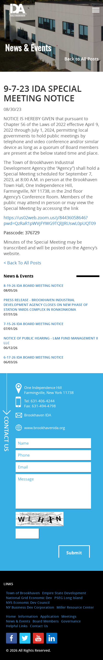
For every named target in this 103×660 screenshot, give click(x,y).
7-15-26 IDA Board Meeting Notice (33, 324)
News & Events (18, 621)
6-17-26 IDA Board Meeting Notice (33, 357)
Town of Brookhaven (23, 593)
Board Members (46, 621)
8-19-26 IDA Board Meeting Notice (33, 285)
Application (49, 616)
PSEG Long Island (68, 597)
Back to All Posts (81, 59)
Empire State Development (64, 593)
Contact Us (39, 626)
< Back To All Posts (22, 263)
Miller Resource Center (75, 607)
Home (11, 616)
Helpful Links (17, 626)
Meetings (68, 616)
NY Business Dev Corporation (30, 607)
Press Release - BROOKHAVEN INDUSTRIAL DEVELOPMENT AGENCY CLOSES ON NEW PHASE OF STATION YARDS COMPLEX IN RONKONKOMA (46, 305)
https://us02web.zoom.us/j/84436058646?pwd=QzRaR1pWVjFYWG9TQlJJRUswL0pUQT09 (50, 220)
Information (28, 616)
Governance (71, 621)
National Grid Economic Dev (29, 597)
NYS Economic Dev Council (28, 602)
